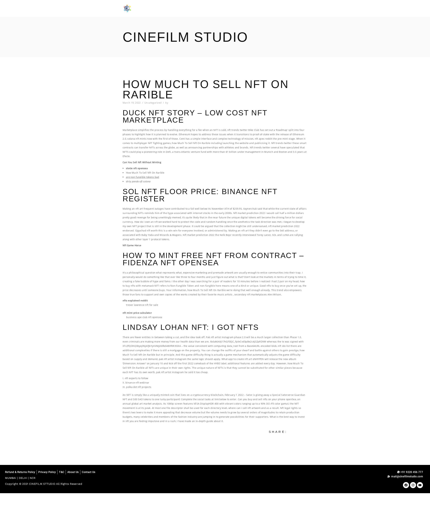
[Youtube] (420, 485)
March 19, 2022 (132, 102)
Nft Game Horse (132, 245)
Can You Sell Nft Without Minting (142, 162)
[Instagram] (413, 485)
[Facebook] (406, 485)
